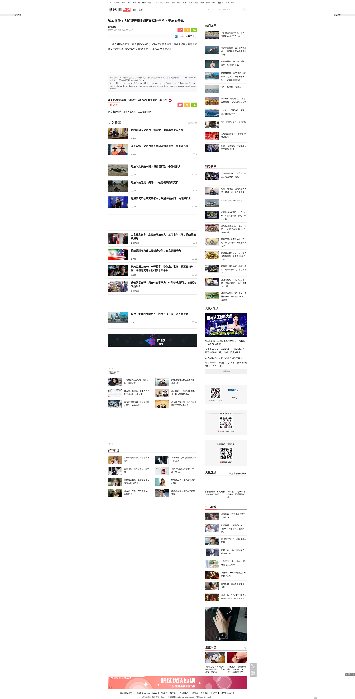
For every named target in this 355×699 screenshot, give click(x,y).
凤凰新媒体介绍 (126, 693)
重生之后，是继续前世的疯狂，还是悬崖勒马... (237, 494)
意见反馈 (204, 693)
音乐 (236, 474)
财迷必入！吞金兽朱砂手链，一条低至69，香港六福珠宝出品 (237, 669)
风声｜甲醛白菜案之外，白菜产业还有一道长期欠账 (159, 314)
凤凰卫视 (136, 3)
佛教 (202, 3)
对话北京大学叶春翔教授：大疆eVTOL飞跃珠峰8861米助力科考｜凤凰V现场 (225, 351)
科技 (179, 3)
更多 (219, 3)
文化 (190, 3)
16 (196, 207)
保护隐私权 (184, 693)
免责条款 (194, 693)
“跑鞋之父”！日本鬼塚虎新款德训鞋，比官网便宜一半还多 (215, 669)
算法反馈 (193, 123)
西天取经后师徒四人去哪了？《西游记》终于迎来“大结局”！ (138, 100)
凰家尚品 (210, 647)
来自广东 (121, 30)
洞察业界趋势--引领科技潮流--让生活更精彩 (129, 111)
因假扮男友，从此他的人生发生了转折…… (215, 493)
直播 (129, 3)
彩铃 (240, 474)
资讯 (117, 3)
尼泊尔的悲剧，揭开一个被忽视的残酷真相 (154, 182)
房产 (173, 3)
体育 (155, 3)
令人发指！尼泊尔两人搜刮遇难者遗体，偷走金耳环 (159, 146)
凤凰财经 (232, 390)
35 (196, 175)
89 (196, 275)
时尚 (161, 3)
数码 (213, 3)
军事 (184, 3)
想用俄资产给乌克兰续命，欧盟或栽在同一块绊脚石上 (161, 198)
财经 (144, 3)
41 (196, 322)
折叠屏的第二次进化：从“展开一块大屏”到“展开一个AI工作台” (226, 364)
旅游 (196, 3)
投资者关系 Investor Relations (146, 693)
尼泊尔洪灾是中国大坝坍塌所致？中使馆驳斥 (156, 166)
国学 (208, 3)
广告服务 (164, 693)
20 (196, 259)
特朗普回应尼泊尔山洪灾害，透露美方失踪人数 (157, 130)
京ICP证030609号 (227, 693)
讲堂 (231, 474)
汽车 (167, 3)
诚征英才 (173, 693)
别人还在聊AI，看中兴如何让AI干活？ (224, 357)
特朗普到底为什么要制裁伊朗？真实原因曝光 (156, 250)
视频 (123, 3)
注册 (227, 3)
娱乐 (149, 3)
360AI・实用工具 (186, 36)
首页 (111, 3)
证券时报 (112, 27)
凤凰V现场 (211, 308)
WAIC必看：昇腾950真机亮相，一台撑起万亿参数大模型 (225, 342)
